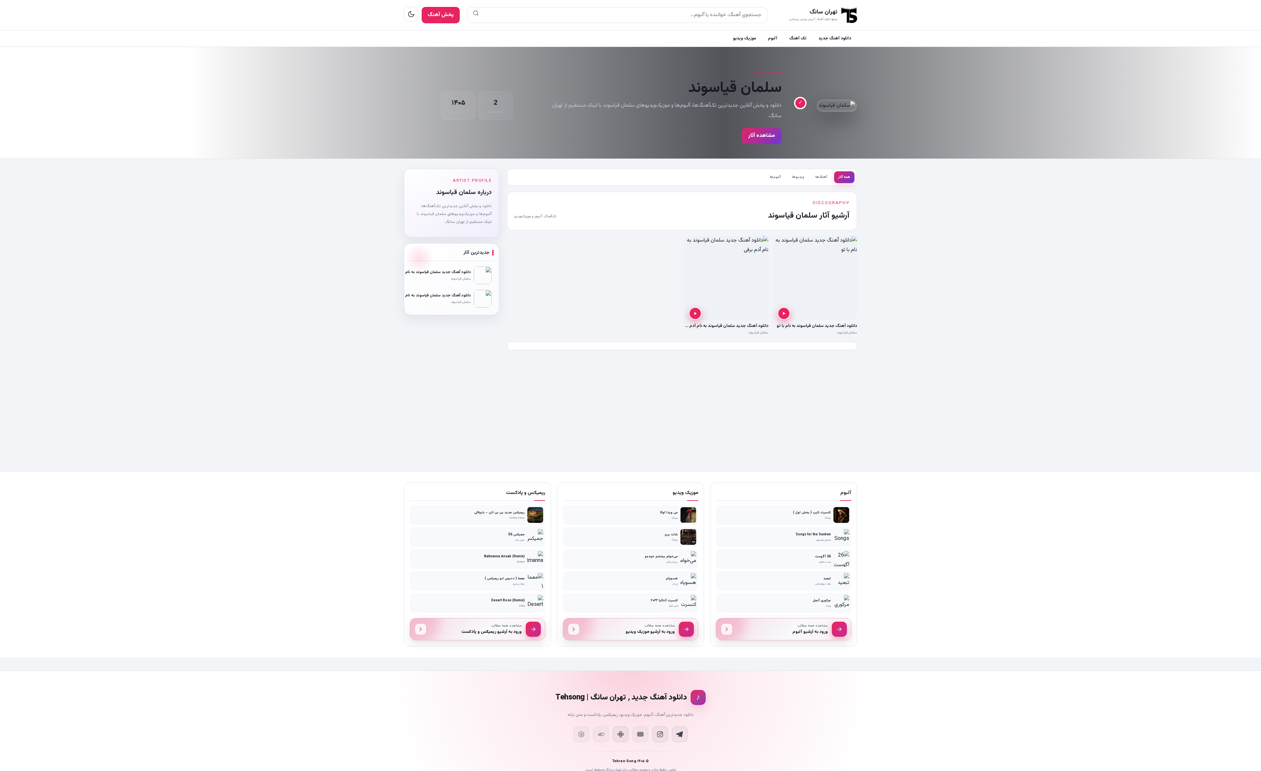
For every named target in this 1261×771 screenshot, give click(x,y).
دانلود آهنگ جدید (834, 38)
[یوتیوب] (640, 734)
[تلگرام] (680, 734)
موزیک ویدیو (744, 38)
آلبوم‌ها (775, 177)
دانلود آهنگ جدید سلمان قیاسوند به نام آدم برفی (724, 326)
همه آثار (844, 177)
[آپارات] (621, 734)
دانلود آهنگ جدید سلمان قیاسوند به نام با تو (817, 326)
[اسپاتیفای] (581, 734)
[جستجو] (475, 15)
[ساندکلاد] (601, 734)
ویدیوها (798, 177)
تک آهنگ (798, 38)
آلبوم (772, 38)
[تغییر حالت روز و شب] (411, 14)
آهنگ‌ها (821, 177)
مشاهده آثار (761, 136)
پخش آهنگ (441, 15)
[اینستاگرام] (660, 734)
